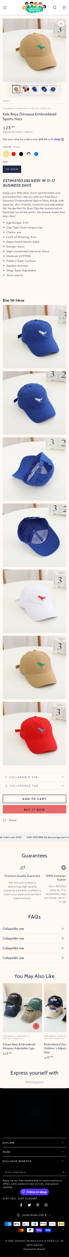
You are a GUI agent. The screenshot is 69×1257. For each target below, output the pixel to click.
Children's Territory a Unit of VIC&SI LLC (27, 108)
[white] (28, 154)
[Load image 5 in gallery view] (53, 89)
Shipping (7, 132)
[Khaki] (6, 154)
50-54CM (12, 169)
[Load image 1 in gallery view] (16, 89)
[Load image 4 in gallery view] (44, 89)
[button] (54, 7)
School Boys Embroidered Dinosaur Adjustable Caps (19, 1046)
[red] (13, 154)
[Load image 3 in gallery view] (35, 89)
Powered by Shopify (34, 1249)
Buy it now (34, 809)
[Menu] (5, 7)
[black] (21, 154)
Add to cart (34, 799)
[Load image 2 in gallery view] (25, 89)
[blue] (36, 154)
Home (6, 101)
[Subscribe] (64, 1172)
